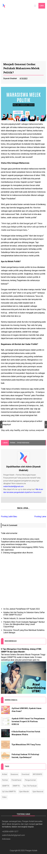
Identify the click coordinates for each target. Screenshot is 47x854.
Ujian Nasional (38, 791)
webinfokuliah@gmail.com (13, 486)
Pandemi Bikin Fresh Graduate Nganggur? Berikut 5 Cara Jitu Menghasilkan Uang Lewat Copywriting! (24, 624)
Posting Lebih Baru (9, 516)
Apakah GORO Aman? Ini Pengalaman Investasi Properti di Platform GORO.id (28, 721)
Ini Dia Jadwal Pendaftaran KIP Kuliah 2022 (21, 609)
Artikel (12, 443)
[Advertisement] (23, 36)
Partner (5, 780)
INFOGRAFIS (37, 774)
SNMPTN (16, 786)
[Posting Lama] (46, 424)
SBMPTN (5, 786)
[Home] (4, 6)
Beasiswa (14, 774)
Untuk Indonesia (23, 443)
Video (4, 797)
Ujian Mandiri (24, 791)
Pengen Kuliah (31, 850)
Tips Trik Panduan (30, 786)
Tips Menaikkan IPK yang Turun (26, 744)
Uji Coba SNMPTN (9, 791)
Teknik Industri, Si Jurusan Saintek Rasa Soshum (23, 618)
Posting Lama (40, 516)
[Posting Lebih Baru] (1, 424)
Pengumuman (30, 780)
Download (25, 774)
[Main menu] (35, 5)
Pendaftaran (16, 780)
